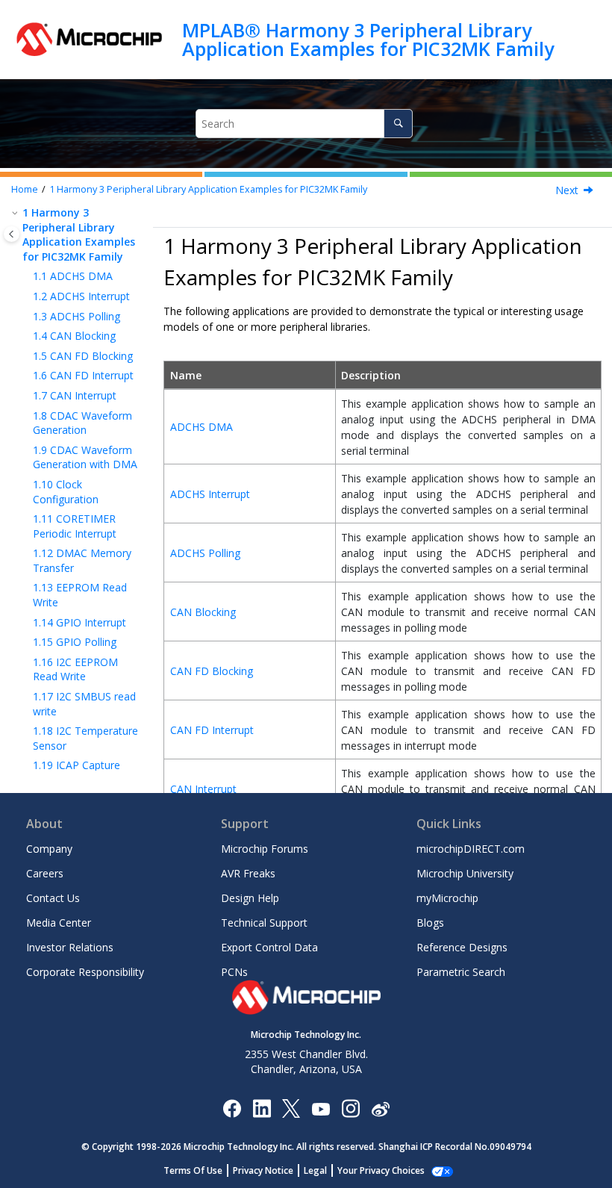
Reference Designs (462, 947)
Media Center (58, 922)
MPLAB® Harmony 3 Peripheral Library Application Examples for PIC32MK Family (368, 39)
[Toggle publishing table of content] (11, 234)
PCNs (234, 972)
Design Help (250, 898)
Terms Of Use (192, 1170)
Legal (315, 1170)
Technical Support (264, 922)
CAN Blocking (74, 336)
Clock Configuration (66, 491)
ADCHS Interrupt (81, 296)
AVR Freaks (248, 873)
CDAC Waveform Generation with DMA (85, 457)
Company (49, 849)
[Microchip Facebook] (231, 1107)
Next (566, 190)
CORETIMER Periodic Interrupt (74, 526)
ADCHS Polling (76, 316)
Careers (44, 873)
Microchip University (464, 873)
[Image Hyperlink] (320, 1107)
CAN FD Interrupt (83, 375)
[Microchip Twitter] (291, 1107)
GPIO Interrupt (79, 622)
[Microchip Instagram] (350, 1107)
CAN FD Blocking (83, 356)
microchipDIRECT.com (470, 849)
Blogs (430, 922)
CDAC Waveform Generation (82, 423)
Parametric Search (460, 972)
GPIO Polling (74, 642)
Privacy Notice (263, 1170)
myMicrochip (447, 898)
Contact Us (53, 898)
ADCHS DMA (73, 276)
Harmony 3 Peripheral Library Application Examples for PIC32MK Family (208, 189)
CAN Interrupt (74, 395)
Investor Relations (69, 947)
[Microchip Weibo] (380, 1107)
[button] (16, 212)
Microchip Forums (264, 849)
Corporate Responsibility (85, 972)
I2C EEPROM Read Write (75, 669)
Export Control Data (269, 947)
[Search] (398, 123)
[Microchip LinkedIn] (261, 1107)
